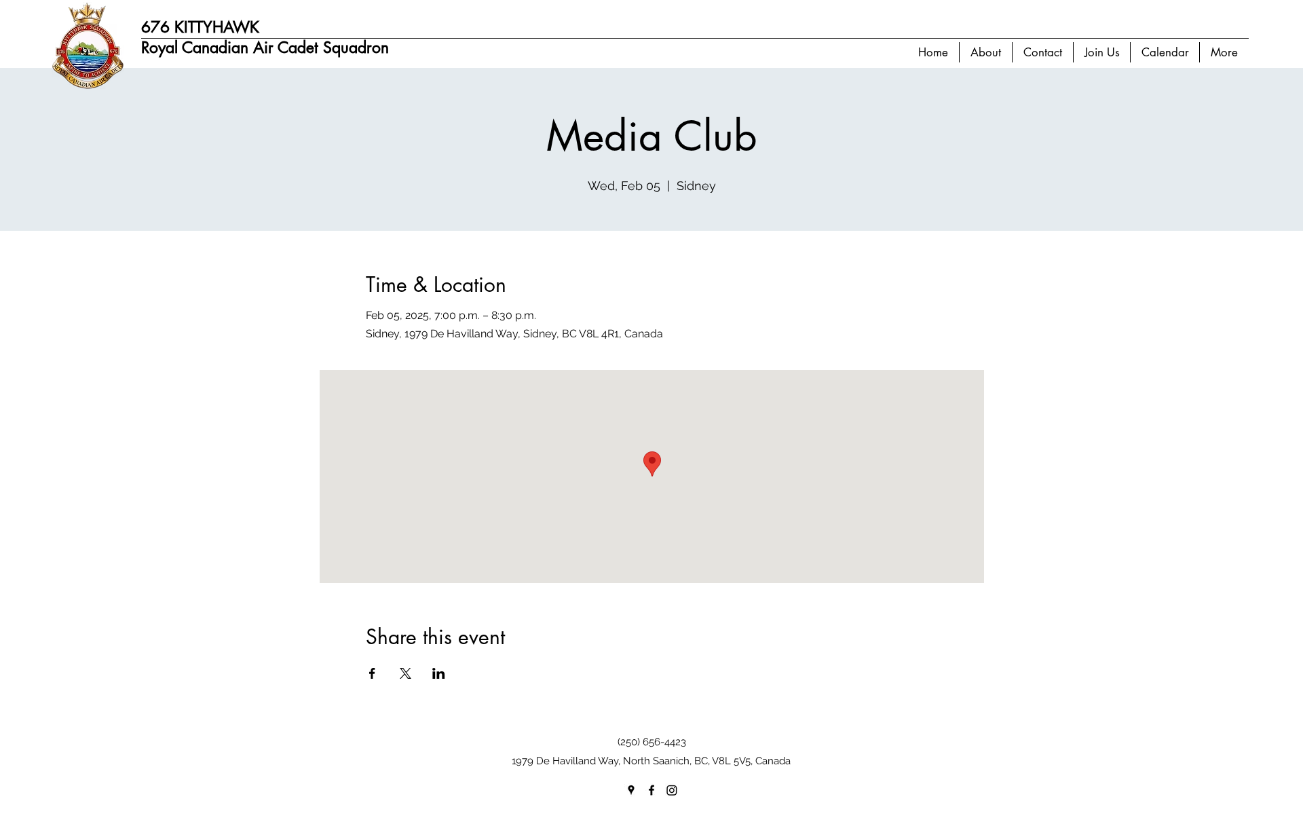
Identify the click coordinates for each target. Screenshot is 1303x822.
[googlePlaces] (631, 790)
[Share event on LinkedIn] (438, 673)
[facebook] (651, 790)
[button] (985, 52)
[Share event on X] (405, 673)
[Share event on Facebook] (372, 673)
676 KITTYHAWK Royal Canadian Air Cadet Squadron (265, 37)
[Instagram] (672, 790)
